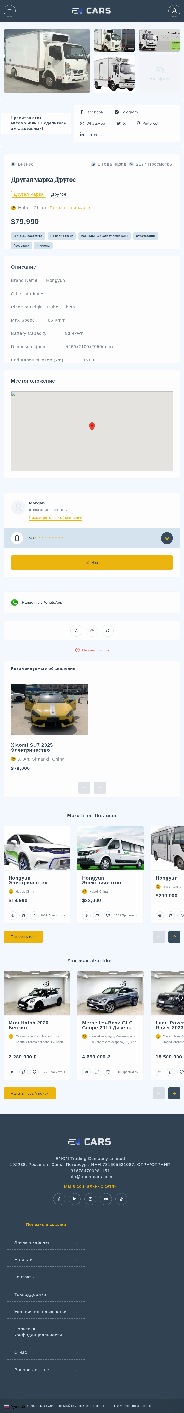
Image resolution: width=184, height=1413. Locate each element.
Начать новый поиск (30, 1093)
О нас (20, 1352)
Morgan (37, 503)
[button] (91, 112)
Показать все (23, 937)
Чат (95, 562)
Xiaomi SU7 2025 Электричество (32, 747)
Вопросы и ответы (34, 1369)
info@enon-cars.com (90, 1176)
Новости (23, 1259)
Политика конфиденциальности (38, 1332)
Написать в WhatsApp (42, 602)
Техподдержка (30, 1294)
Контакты (24, 1277)
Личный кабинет (32, 1242)
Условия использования (41, 1311)
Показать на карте (70, 207)
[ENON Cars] (92, 11)
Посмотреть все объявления (55, 517)
